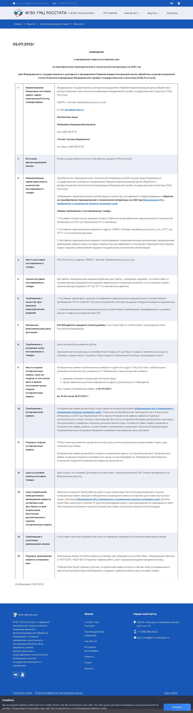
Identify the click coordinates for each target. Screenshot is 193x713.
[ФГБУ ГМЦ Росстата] (41, 13)
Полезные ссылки (22, 693)
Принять (177, 707)
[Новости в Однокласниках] (178, 3)
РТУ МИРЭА (110, 13)
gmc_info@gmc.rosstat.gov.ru (153, 637)
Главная (18, 24)
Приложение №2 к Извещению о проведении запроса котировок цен (118, 499)
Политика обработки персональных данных (59, 693)
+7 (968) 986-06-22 (66, 3)
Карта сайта (170, 693)
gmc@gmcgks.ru (74, 109)
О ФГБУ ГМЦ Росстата (82, 13)
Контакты (172, 13)
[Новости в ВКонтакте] (171, 3)
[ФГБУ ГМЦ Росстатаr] (32, 614)
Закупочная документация (54, 24)
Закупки (153, 13)
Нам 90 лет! (132, 13)
